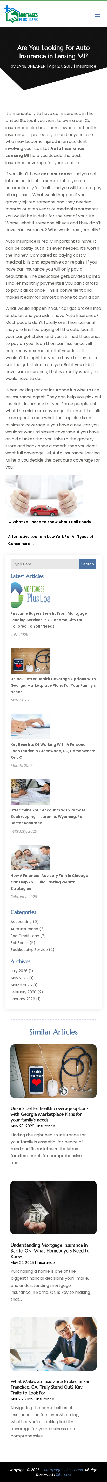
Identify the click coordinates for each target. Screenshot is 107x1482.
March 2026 (21, 985)
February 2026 (23, 992)
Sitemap (63, 1474)
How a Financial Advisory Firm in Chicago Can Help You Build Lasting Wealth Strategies (49, 882)
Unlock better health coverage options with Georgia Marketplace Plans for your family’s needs (53, 685)
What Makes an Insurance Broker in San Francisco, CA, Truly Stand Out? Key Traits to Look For (51, 1387)
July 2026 (19, 970)
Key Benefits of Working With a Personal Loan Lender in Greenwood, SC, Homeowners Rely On (53, 751)
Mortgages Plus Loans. (64, 1469)
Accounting (21, 921)
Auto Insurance (24, 928)
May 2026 (19, 978)
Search (87, 564)
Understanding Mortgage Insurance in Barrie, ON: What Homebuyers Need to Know (50, 1250)
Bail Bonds (20, 942)
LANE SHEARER (31, 66)
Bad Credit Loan (25, 935)
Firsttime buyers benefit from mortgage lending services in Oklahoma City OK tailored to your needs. (49, 620)
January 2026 (23, 999)
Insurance (86, 66)
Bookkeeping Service (29, 949)
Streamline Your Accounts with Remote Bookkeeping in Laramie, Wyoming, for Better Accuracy (48, 816)
